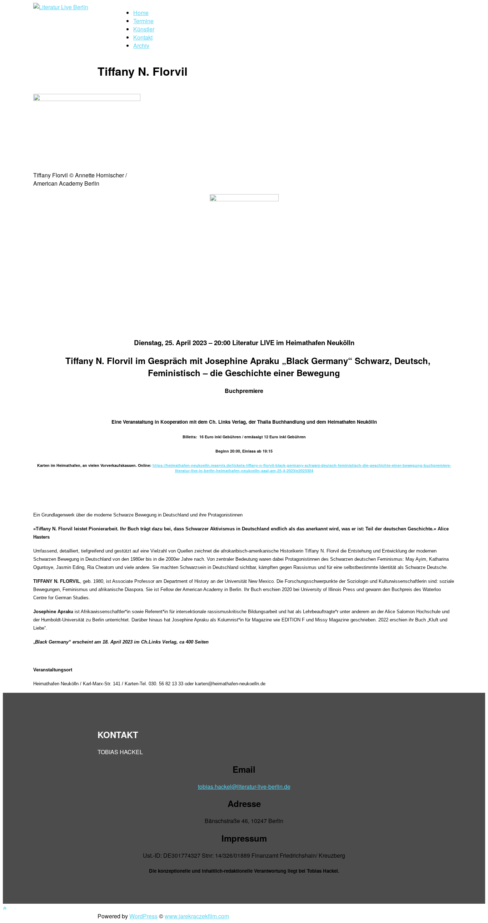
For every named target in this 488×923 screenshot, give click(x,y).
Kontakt (143, 37)
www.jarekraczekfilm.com (197, 916)
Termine (143, 21)
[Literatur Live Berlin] (60, 7)
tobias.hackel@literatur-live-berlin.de (244, 786)
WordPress (143, 916)
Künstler (143, 29)
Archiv (141, 45)
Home (141, 13)
